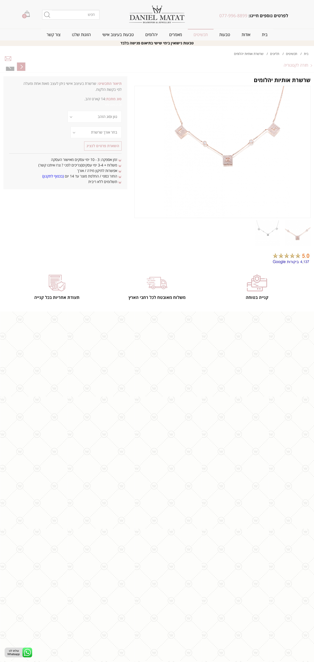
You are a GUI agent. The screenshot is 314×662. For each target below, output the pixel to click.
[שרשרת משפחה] (10, 66)
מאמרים (175, 34)
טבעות (224, 34)
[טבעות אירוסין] (157, 14)
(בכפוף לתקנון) (53, 176)
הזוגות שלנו (81, 34)
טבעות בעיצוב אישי (118, 34)
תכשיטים (201, 34)
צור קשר (53, 34)
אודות (246, 34)
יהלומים (151, 34)
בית (265, 34)
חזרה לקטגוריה (296, 65)
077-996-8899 (233, 16)
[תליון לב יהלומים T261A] (21, 66)
